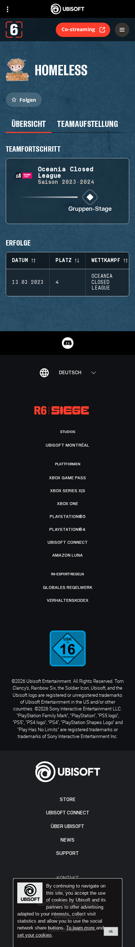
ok (111, 931)
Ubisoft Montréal (67, 445)
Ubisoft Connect (67, 812)
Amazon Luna (67, 555)
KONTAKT (67, 877)
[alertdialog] (68, 913)
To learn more (81, 928)
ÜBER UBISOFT (67, 826)
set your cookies (34, 935)
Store (68, 799)
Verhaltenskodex (68, 600)
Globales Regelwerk (68, 587)
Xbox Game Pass (67, 477)
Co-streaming (78, 29)
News (67, 840)
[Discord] (67, 343)
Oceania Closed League (102, 282)
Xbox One (67, 503)
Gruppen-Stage (90, 209)
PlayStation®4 (67, 529)
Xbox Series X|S (67, 490)
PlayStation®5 (68, 516)
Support (67, 853)
